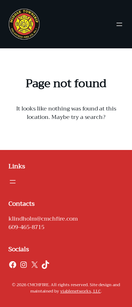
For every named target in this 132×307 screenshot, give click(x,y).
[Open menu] (119, 24)
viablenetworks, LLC (80, 291)
